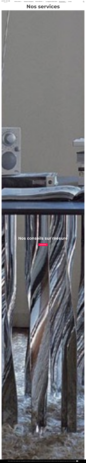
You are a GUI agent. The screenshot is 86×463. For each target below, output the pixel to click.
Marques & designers (28, 1)
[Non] (84, 461)
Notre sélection (38, 1)
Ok (77, 461)
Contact (70, 1)
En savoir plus (43, 244)
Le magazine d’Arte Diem (51, 1)
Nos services (62, 1)
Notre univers (17, 1)
